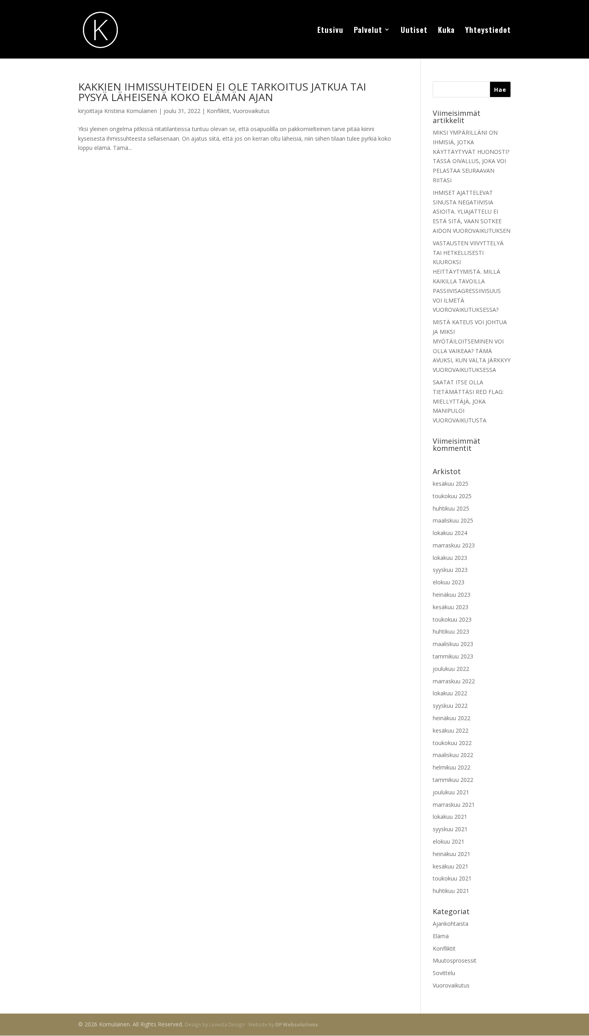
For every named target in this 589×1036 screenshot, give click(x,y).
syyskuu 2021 (450, 829)
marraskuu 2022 (454, 681)
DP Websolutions (296, 1024)
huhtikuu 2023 (451, 631)
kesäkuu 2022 (450, 730)
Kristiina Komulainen (130, 111)
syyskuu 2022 (450, 705)
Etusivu (330, 30)
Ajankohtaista (450, 923)
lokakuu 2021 (450, 816)
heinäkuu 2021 (451, 854)
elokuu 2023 (448, 582)
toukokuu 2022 (452, 743)
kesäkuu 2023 (450, 607)
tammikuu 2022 (453, 780)
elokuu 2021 (448, 841)
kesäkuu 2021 (450, 866)
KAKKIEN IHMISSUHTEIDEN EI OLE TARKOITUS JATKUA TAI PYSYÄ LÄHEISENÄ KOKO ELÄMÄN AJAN (222, 91)
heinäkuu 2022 (451, 718)
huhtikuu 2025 (451, 508)
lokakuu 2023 (450, 557)
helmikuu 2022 (451, 767)
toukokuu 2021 (452, 878)
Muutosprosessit (454, 960)
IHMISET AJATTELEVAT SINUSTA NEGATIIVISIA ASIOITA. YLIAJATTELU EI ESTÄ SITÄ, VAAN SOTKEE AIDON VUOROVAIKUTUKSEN (471, 211)
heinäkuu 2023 (451, 594)
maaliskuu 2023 (453, 644)
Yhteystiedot (488, 30)
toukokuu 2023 (452, 619)
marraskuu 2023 (454, 545)
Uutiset (414, 30)
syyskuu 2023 (450, 570)
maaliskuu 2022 (453, 755)
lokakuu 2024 (450, 533)
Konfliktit (218, 111)
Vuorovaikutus (251, 111)
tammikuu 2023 (453, 656)
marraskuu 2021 (454, 804)
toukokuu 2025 (452, 496)
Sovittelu (444, 973)
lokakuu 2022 (450, 693)
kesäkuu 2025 (450, 483)
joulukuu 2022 (451, 668)
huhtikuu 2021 (451, 891)
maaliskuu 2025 (453, 520)
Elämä (441, 936)
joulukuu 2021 (451, 792)
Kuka (446, 30)
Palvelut (368, 30)
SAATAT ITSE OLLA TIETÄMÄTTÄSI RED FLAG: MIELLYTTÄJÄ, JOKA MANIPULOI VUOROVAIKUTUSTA (468, 401)
